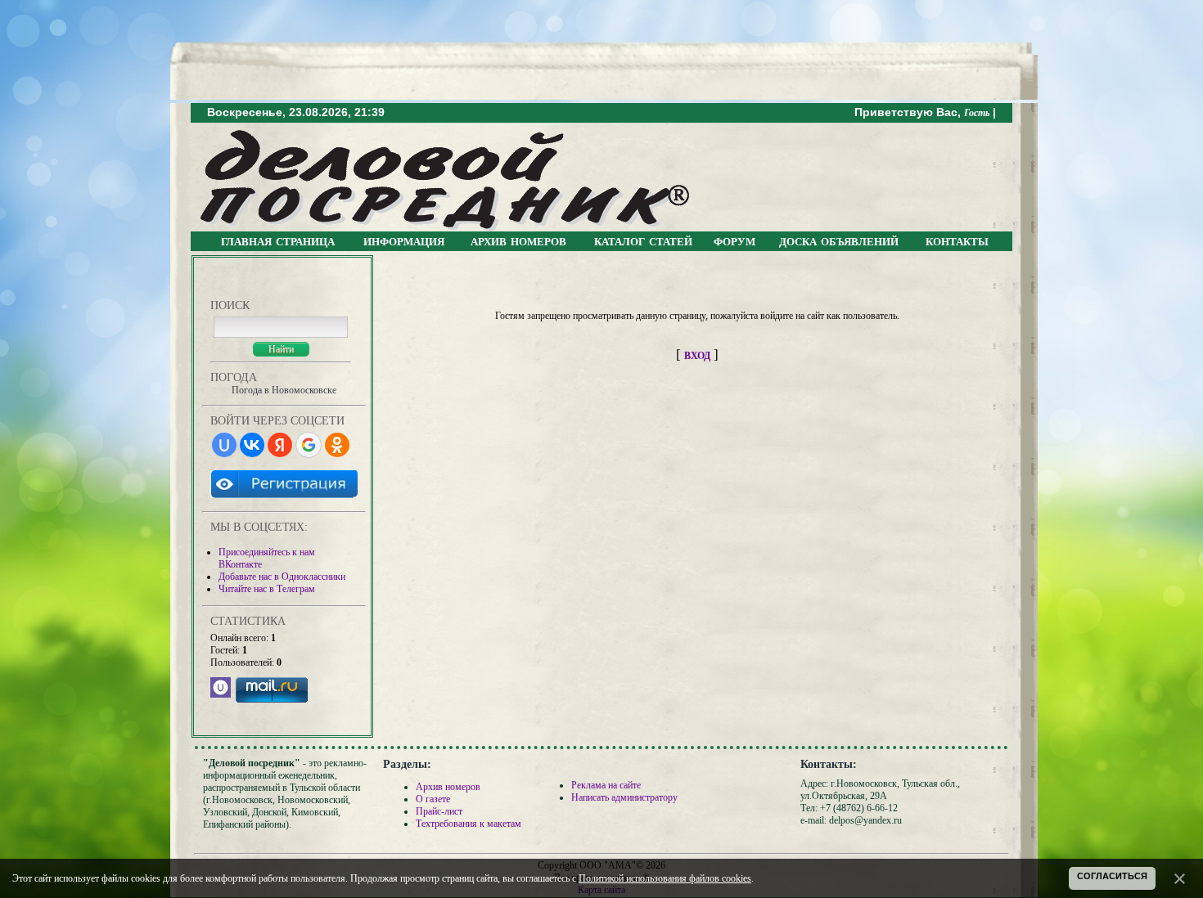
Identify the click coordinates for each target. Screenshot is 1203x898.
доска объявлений (839, 240)
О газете (433, 799)
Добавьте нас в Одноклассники (282, 576)
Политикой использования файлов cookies (665, 878)
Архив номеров (448, 786)
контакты (957, 240)
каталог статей (643, 240)
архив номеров (518, 240)
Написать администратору (624, 797)
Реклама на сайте (606, 785)
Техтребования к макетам (468, 823)
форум (734, 240)
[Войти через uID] (224, 445)
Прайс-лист (439, 811)
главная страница (278, 240)
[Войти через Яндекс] (280, 445)
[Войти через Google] (308, 445)
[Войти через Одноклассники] (337, 445)
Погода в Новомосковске (284, 390)
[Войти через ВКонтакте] (252, 445)
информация (403, 240)
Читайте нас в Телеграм (267, 589)
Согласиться (1112, 876)
